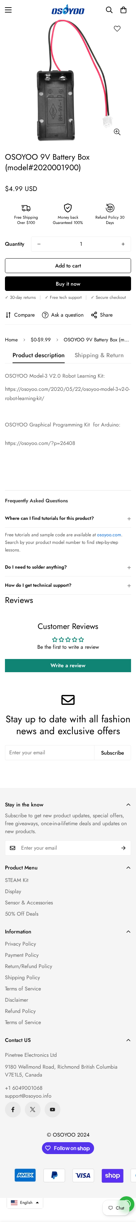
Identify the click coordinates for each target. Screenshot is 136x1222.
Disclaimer (16, 1000)
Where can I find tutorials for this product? (68, 518)
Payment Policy (22, 955)
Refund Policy (20, 1011)
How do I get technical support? (68, 585)
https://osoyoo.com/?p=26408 (40, 443)
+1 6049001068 (24, 1088)
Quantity (14, 244)
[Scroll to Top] (124, 1187)
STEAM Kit (16, 880)
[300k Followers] (13, 1109)
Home (11, 339)
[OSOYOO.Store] (68, 10)
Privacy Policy (20, 944)
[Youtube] (52, 1109)
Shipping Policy (22, 977)
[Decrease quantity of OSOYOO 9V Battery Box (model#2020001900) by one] (39, 244)
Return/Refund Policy (28, 966)
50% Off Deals (21, 914)
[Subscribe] (123, 848)
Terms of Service (23, 988)
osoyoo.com (109, 534)
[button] (123, 9)
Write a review (68, 665)
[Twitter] (33, 1109)
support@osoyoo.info (28, 1096)
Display (13, 891)
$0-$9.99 (41, 339)
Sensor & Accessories (29, 902)
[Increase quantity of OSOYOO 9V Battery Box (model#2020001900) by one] (123, 244)
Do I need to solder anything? (68, 567)
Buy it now (68, 284)
